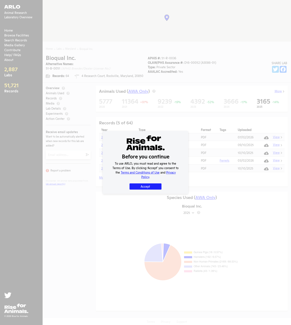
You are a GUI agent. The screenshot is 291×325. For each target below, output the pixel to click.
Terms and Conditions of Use (140, 172)
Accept (145, 186)
